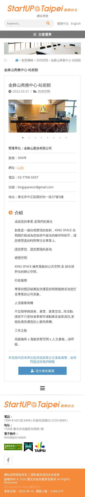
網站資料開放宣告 (15, 474)
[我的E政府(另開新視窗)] (28, 447)
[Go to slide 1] (21, 136)
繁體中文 (63, 23)
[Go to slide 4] (39, 136)
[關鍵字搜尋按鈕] (48, 23)
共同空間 (42, 60)
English (76, 23)
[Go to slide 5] (46, 136)
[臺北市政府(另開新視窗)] (39, 447)
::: (5, 1)
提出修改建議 (45, 371)
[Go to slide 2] (27, 136)
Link (21, 167)
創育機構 (27, 60)
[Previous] (15, 116)
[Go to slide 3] (33, 136)
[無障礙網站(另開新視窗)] (13, 447)
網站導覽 (42, 16)
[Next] (69, 116)
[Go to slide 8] (64, 136)
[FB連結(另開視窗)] (8, 460)
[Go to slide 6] (52, 136)
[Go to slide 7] (58, 136)
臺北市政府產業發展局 (41, 479)
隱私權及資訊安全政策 (45, 474)
